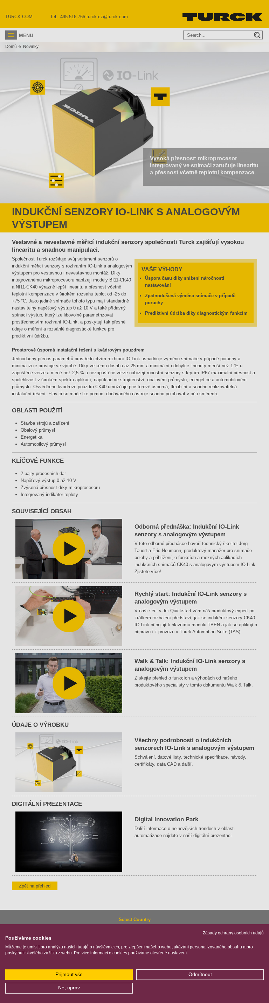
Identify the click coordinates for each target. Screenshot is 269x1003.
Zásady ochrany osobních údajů (233, 933)
